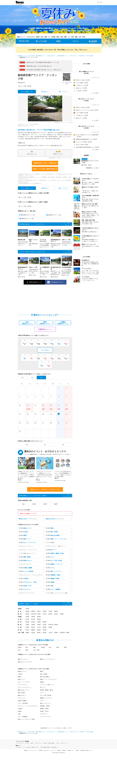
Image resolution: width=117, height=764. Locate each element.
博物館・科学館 (44, 708)
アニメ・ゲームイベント (24, 687)
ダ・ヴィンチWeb (26, 747)
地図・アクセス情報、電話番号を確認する (45, 169)
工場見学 (20, 708)
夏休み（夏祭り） (52, 743)
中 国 (19, 627)
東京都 (27, 614)
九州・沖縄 (82, 37)
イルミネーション (63, 743)
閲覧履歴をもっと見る (92, 167)
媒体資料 (64, 750)
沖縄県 (67, 632)
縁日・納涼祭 (43, 674)
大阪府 (27, 624)
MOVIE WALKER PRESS (45, 747)
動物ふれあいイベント (24, 690)
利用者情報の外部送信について (86, 750)
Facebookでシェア (57, 282)
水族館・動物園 (22, 700)
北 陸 (19, 619)
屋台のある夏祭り (45, 676)
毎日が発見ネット (54, 747)
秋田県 (44, 611)
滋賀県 (56, 624)
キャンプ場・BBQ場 (25, 86)
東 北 (19, 611)
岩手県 (39, 611)
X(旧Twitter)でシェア (35, 282)
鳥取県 (44, 627)
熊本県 (44, 632)
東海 (58, 37)
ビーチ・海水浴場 (22, 703)
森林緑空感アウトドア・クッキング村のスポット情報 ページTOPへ (56, 728)
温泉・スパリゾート (45, 703)
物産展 (42, 682)
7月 (45, 444)
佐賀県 (33, 632)
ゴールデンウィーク (38, 743)
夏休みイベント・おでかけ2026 (25, 37)
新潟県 (39, 616)
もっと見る (95, 93)
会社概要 (77, 750)
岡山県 (33, 627)
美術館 (19, 711)
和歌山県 (50, 624)
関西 (65, 37)
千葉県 (39, 614)
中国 (72, 37)
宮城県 (27, 611)
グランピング (21, 698)
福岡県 (27, 632)
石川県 (20, 82)
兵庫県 (39, 624)
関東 (46, 37)
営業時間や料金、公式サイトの (44, 163)
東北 (42, 37)
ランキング (28, 519)
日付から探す (25, 41)
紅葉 (58, 743)
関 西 (19, 624)
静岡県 (44, 622)
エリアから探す (42, 41)
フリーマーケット (22, 684)
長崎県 (39, 632)
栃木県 (56, 614)
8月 (63, 444)
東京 (49, 37)
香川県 (27, 630)
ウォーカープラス (19, 743)
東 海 (19, 622)
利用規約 (25, 750)
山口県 (39, 627)
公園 (19, 714)
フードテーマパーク (45, 716)
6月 (27, 444)
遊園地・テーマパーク (46, 698)
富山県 (34, 504)
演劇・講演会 (21, 692)
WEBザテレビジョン (35, 747)
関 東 (19, 614)
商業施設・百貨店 (45, 706)
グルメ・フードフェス (24, 682)
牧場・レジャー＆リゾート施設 (26, 719)
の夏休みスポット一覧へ (27, 215)
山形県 (50, 611)
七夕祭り (20, 674)
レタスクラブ (19, 747)
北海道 (37, 37)
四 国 (19, 630)
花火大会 (45, 743)
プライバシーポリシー (33, 750)
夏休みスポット (22, 695)
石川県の (25, 528)
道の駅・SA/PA (44, 711)
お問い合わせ (46, 750)
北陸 (61, 37)
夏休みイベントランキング (47, 659)
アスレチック (43, 714)
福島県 (56, 611)
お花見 (31, 743)
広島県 (27, 627)
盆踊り (19, 676)
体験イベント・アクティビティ (48, 679)
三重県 (39, 622)
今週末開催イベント (93, 41)
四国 (76, 37)
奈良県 (44, 624)
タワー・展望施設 (22, 716)
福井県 (56, 504)
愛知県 (27, 622)
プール (76, 41)
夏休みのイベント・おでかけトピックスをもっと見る (45, 489)
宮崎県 (56, 632)
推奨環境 (40, 750)
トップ (26, 91)
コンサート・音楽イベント (47, 684)
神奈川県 (33, 614)
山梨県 (27, 616)
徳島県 (39, 630)
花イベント (43, 687)
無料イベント (21, 679)
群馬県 (50, 614)
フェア (42, 692)
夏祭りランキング (22, 659)
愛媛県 (33, 630)
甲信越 (53, 37)
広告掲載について (70, 750)
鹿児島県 (62, 632)
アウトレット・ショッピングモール (27, 706)
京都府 (33, 624)
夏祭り (59, 41)
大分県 (50, 632)
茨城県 (62, 614)
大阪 (69, 37)
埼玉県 (44, 614)
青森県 (33, 611)
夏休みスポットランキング (25, 662)
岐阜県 (33, 622)
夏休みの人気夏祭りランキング (28, 513)
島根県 (50, 627)
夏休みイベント (22, 671)
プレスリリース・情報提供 (55, 750)
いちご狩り (27, 743)
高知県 (44, 630)
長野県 (33, 616)
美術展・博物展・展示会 (46, 690)
